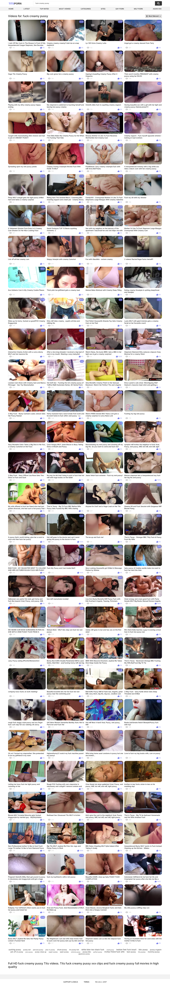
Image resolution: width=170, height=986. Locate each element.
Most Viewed (65, 9)
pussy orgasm (155, 950)
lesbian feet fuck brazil (126, 949)
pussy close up (40, 952)
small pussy (110, 950)
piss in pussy (50, 950)
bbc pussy (143, 949)
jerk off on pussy (17, 952)
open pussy (64, 952)
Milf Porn (138, 9)
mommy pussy (154, 952)
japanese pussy (84, 954)
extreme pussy (75, 952)
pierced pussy (38, 950)
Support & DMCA (70, 982)
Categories (86, 9)
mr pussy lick (74, 950)
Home (11, 9)
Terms (86, 982)
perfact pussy (97, 952)
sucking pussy (15, 949)
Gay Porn (120, 9)
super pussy (53, 952)
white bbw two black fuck (92, 949)
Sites (103, 9)
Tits (15, 3)
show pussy (62, 950)
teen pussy (131, 952)
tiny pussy (141, 952)
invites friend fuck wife (114, 952)
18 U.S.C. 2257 (101, 982)
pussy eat (27, 950)
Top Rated (44, 9)
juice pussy (29, 952)
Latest (27, 9)
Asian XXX (157, 9)
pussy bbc (87, 952)
